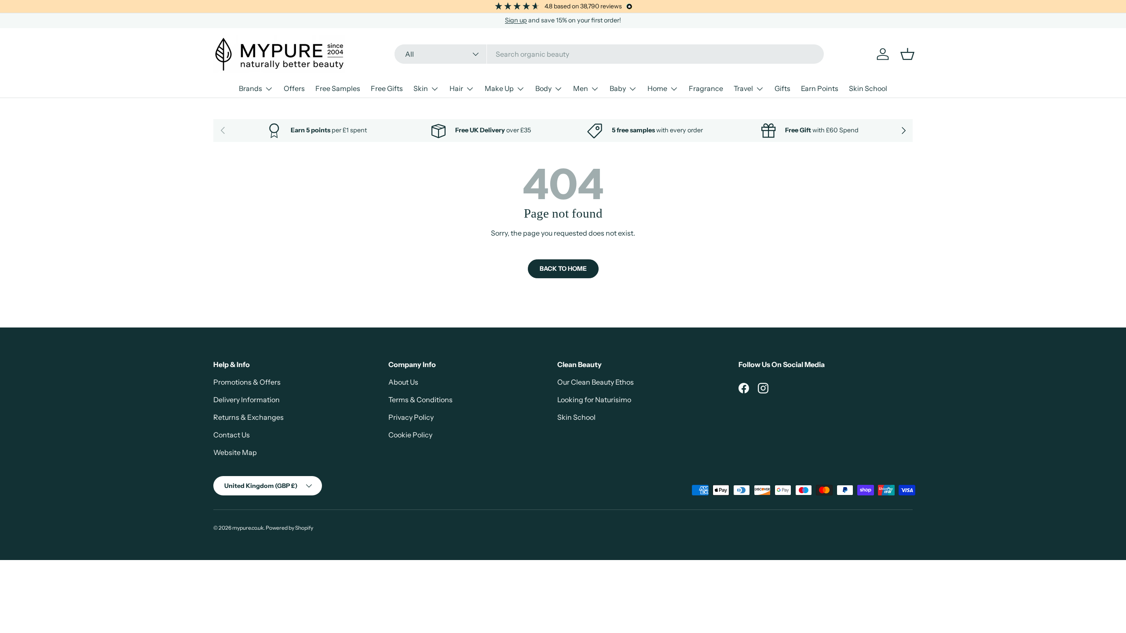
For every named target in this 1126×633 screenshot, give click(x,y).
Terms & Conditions (420, 399)
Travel (743, 88)
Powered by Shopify (289, 527)
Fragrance (706, 88)
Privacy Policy (411, 417)
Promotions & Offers (247, 382)
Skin (420, 88)
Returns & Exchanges (248, 417)
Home (657, 88)
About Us (403, 382)
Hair (456, 88)
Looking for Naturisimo (594, 399)
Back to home (563, 269)
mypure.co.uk (247, 527)
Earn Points (819, 88)
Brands (250, 88)
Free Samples (337, 88)
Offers (294, 88)
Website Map (235, 452)
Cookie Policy (410, 434)
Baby (618, 88)
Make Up (499, 88)
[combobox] (609, 54)
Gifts (782, 88)
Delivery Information (246, 399)
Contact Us (231, 434)
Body (543, 88)
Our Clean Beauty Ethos (595, 382)
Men (580, 88)
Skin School (868, 88)
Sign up (516, 20)
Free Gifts (387, 88)
